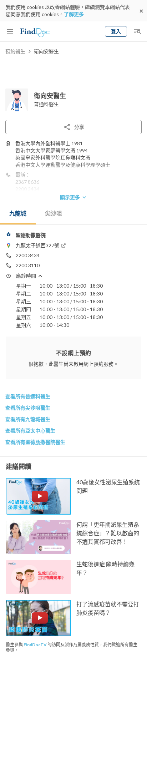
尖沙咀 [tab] (53, 213)
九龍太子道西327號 (37, 245)
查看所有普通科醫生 (27, 396)
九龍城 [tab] (17, 213)
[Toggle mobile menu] (10, 31)
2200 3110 (28, 265)
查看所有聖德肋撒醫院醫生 (35, 442)
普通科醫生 (46, 104)
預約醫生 (15, 51)
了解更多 (74, 14)
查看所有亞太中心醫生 (30, 431)
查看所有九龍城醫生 (27, 419)
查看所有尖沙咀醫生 (27, 408)
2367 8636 (27, 182)
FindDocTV (35, 644)
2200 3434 (27, 189)
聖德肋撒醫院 (31, 235)
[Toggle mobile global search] (137, 31)
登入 (116, 31)
